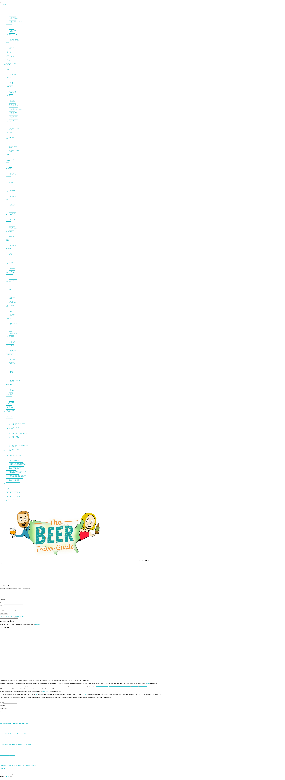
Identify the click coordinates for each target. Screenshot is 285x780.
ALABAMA (8, 69)
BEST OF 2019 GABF (14, 460)
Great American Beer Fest (114, 686)
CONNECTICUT (9, 132)
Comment (2, 599)
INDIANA (8, 176)
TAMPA (10, 151)
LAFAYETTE (12, 33)
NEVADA (8, 263)
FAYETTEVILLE (13, 91)
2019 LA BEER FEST (11, 470)
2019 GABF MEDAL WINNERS (16, 466)
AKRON (11, 311)
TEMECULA (12, 22)
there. (56, 688)
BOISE (10, 167)
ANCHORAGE (9, 405)
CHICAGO (8, 52)
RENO (10, 271)
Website (1, 608)
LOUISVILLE (12, 205)
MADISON (11, 401)
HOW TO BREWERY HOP (12, 491)
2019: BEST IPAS (13, 434)
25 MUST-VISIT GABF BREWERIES (17, 464)
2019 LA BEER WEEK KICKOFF (13, 472)
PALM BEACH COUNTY (14, 150)
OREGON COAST (13, 333)
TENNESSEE (9, 354)
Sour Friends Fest (134, 686)
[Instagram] (4, 0)
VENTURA (11, 120)
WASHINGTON (9, 384)
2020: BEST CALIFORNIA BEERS (17, 423)
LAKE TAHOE (12, 101)
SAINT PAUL (12, 237)
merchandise (37, 624)
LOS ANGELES (12, 17)
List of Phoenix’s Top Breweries (7, 755)
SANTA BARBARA (13, 116)
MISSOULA (11, 254)
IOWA (7, 183)
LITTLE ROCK (12, 92)
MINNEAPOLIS (12, 236)
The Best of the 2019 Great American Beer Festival (12, 616)
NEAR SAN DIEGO (13, 105)
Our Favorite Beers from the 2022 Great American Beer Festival (14, 723)
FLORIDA (8, 139)
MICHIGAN (8, 221)
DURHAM (8, 55)
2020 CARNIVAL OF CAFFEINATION (15, 476)
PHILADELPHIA (13, 341)
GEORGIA (8, 154)
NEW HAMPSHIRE (10, 272)
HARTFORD (11, 137)
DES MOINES (12, 190)
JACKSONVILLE (10, 56)
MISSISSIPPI (9, 239)
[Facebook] (0, 0)
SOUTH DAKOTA (10, 353)
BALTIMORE (12, 219)
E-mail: (1, 702)
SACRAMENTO (12, 108)
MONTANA (8, 248)
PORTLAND (8, 59)
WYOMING (8, 403)
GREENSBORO (12, 299)
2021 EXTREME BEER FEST (13, 480)
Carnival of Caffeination (125, 686)
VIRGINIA (8, 373)
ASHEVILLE (12, 295)
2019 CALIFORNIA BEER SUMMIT (14, 467)
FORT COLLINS (12, 130)
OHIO (7, 42)
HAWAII (8, 160)
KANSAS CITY (12, 196)
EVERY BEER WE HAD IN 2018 (13, 496)
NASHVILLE (12, 363)
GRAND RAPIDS (13, 228)
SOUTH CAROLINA (10, 345)
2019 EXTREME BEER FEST (13, 468)
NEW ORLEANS (9, 57)
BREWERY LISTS (7, 64)
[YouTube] (2, 0)
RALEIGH (11, 301)
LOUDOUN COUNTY (14, 40)
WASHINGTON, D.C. (11, 63)
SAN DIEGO (12, 111)
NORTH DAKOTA (10, 305)
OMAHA (11, 262)
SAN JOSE (11, 113)
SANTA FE (11, 280)
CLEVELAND (12, 314)
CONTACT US (3, 768)
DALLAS (8, 53)
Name (1, 602)
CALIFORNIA (9, 95)
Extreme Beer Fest (143, 686)
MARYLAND (9, 214)
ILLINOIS (8, 168)
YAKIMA (11, 393)
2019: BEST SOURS (13, 436)
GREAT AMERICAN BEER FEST (13, 455)
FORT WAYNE (12, 181)
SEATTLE (11, 389)
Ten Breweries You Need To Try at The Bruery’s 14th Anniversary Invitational (18, 765)
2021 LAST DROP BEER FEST (13, 482)
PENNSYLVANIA (10, 336)
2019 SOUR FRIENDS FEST (12, 474)
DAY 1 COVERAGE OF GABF (16, 462)
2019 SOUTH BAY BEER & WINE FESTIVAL (16, 475)
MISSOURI (8, 240)
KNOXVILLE (12, 360)
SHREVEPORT (12, 213)
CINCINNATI (12, 47)
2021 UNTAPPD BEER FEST (12, 479)
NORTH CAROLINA (10, 290)
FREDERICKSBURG (13, 39)
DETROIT (11, 227)
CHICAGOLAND (13, 174)
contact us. (85, 694)
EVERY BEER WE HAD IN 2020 (13, 493)
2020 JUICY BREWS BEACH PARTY (14, 478)
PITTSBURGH (12, 342)
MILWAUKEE (12, 402)
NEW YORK (9, 281)
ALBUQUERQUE (13, 279)
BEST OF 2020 (9, 418)
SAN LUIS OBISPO (13, 115)
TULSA (10, 324)
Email (1, 605)
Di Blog (7, 776)
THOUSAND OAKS (13, 119)
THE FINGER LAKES (14, 288)
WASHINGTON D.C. (10, 409)
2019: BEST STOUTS (14, 437)
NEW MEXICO (9, 274)
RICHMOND (9, 60)
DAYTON (11, 48)
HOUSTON (11, 372)
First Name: (2, 705)
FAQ (7, 489)
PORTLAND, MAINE (11, 410)
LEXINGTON (12, 204)
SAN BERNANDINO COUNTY (16, 109)
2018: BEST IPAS (13, 446)
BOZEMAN (11, 253)
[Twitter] (1, 0)
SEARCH (5, 500)
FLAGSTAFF (12, 82)
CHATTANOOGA (13, 359)
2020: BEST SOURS (13, 425)
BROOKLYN (9, 51)
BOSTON (8, 406)
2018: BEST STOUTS (14, 449)
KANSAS (8, 191)
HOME (4, 4)
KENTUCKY (9, 199)
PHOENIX (11, 83)
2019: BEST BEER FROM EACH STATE (18, 433)
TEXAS (7, 364)
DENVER (11, 31)
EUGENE (11, 332)
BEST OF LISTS (7, 411)
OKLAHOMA (9, 318)
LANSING (11, 230)
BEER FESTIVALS (7, 450)
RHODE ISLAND (10, 344)
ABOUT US (5, 483)
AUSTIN (11, 369)
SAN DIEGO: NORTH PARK (15, 21)
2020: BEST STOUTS (14, 427)
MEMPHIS (11, 362)
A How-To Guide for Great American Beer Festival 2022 (13, 733)
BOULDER (11, 29)
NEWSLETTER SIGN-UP (12, 499)
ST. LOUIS (11, 246)
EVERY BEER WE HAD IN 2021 (13, 492)
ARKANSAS (9, 86)
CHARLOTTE (12, 297)
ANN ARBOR (12, 226)
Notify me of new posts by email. (9, 610)
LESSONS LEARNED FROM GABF (17, 463)
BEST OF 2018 (9, 438)
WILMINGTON (12, 302)
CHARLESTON (12, 350)
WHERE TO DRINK (7, 5)
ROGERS (11, 94)
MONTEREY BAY (13, 104)
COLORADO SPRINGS (14, 128)
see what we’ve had (46, 691)
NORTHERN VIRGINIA (11, 34)
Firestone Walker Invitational (102, 686)
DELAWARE (9, 138)
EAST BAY (11, 100)
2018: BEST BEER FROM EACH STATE (18, 445)
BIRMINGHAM (12, 74)
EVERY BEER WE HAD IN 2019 (13, 495)
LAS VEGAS (12, 270)
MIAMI (10, 147)
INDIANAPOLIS (13, 182)
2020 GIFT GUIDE (10, 497)
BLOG (7, 488)
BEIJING (8, 49)
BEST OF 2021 (9, 416)
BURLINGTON (9, 407)
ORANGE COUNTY (13, 18)
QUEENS (11, 289)
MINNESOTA (9, 231)
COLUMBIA (11, 351)
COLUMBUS (12, 315)
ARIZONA (8, 77)
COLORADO (9, 121)
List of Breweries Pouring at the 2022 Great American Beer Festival (15, 744)
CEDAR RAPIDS (13, 188)
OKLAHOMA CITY (13, 323)
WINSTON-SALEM (13, 303)
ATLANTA (11, 159)
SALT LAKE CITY (10, 61)
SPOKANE (11, 390)
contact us (148, 683)
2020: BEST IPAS (13, 424)
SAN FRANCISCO (13, 112)
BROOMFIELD (12, 30)
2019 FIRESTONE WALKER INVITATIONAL (16, 471)
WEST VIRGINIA (10, 394)
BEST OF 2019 (9, 428)
